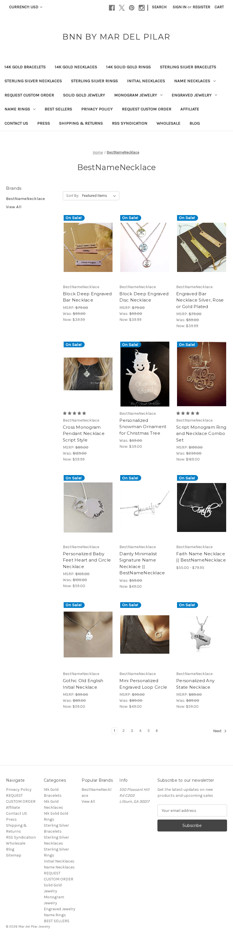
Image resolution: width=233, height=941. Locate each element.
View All (14, 206)
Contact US (16, 123)
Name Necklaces (192, 80)
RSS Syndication (129, 123)
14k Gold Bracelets (25, 66)
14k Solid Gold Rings (128, 66)
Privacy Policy (97, 109)
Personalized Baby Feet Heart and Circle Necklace (87, 560)
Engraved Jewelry (192, 95)
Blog (195, 123)
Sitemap (13, 855)
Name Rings (17, 109)
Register (201, 7)
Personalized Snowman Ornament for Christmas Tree (142, 427)
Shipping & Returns (81, 123)
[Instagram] (142, 8)
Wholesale (168, 123)
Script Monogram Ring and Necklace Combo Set (201, 433)
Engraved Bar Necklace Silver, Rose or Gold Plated (200, 300)
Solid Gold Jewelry (84, 95)
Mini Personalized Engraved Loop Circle (143, 684)
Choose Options (88, 252)
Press (43, 123)
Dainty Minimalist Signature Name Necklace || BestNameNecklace (142, 563)
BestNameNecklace (25, 198)
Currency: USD (24, 7)
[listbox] (100, 195)
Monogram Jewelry (135, 95)
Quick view (83, 242)
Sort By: (72, 195)
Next (217, 731)
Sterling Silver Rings (94, 80)
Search (159, 7)
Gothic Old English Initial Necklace (83, 684)
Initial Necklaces (146, 80)
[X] (122, 8)
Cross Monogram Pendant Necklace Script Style (84, 433)
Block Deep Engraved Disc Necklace (143, 297)
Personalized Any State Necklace (195, 684)
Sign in (179, 7)
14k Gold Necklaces (76, 66)
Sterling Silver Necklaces (33, 80)
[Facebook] (112, 8)
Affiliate (189, 109)
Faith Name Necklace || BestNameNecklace (201, 557)
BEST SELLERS (58, 109)
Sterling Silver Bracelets (188, 66)
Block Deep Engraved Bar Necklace (87, 297)
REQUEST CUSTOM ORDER (29, 95)
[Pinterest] (132, 8)
